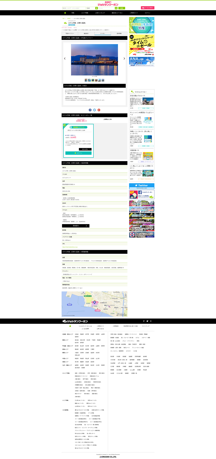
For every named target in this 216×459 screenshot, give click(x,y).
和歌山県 (77, 355)
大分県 (97, 365)
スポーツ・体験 (146, 337)
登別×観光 (86, 393)
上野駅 (136, 363)
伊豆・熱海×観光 (92, 373)
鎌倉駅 (130, 366)
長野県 (103, 346)
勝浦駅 (112, 370)
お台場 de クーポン (80, 406)
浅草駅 (142, 363)
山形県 (103, 334)
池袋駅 (130, 356)
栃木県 (76, 342)
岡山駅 (145, 370)
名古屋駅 (119, 370)
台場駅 (130, 363)
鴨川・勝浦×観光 (95, 387)
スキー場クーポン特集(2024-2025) (84, 442)
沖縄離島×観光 (79, 385)
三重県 (92, 349)
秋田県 (97, 334)
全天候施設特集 (96, 415)
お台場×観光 (78, 382)
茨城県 (99, 340)
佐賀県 (82, 365)
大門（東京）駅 (122, 363)
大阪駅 (125, 370)
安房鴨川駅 (138, 366)
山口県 (97, 358)
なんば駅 (132, 370)
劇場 (138, 341)
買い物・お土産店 (115, 341)
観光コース (127, 347)
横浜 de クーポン (91, 403)
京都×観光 (77, 396)
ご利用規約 (116, 326)
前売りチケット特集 (80, 436)
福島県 (76, 336)
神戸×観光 (85, 379)
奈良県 (97, 352)
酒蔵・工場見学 (132, 344)
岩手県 (87, 334)
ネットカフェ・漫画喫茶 (117, 351)
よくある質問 (85, 328)
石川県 (87, 346)
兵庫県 (82, 352)
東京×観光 (101, 373)
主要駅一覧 (134, 373)
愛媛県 (82, 361)
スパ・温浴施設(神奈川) (81, 421)
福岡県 (76, 365)
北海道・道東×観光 (80, 390)
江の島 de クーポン (80, 400)
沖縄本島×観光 (97, 382)
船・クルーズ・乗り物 (127, 337)
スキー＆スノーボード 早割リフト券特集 (86, 445)
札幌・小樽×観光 (92, 390)
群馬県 (82, 342)
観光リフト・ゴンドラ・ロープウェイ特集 (86, 427)
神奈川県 (82, 340)
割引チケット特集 (93, 436)
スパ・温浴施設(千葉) (94, 418)
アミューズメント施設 (138, 347)
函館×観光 (94, 393)
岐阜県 (82, 349)
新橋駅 (139, 359)
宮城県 (92, 334)
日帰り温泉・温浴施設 (116, 334)
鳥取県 (76, 358)
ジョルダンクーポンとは (85, 326)
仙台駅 (112, 373)
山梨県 (97, 346)
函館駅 (127, 373)
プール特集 (91, 413)
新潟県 (76, 346)
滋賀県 (92, 352)
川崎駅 (124, 366)
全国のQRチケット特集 (98, 410)
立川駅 (112, 366)
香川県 (76, 361)
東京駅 (112, 356)
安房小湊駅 (146, 366)
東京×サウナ (78, 393)
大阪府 (76, 352)
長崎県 (87, 365)
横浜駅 (118, 366)
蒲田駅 (148, 363)
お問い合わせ (100, 328)
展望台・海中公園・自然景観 (118, 344)
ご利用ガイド (100, 326)
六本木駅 (113, 359)
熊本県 (92, 365)
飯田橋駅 (132, 359)
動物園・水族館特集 (80, 413)
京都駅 (139, 370)
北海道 (76, 334)
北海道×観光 (87, 382)
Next (124, 58)
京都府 (87, 352)
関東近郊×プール (94, 376)
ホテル (137, 337)
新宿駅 (124, 356)
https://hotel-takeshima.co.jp (69, 247)
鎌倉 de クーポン (79, 403)
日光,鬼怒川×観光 (89, 385)
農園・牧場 (142, 344)
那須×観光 (93, 379)
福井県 (92, 346)
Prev (64, 58)
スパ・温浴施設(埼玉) (96, 421)
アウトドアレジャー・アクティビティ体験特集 (87, 430)
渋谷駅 (118, 356)
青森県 (82, 334)
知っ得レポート (91, 433)
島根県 (82, 358)
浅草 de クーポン (92, 400)
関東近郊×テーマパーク (81, 376)
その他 (135, 351)
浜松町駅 (145, 359)
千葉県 (93, 340)
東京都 (76, 340)
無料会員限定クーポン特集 (82, 439)
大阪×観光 (77, 379)
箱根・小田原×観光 (80, 373)
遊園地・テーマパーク (131, 334)
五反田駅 (113, 363)
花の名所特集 (78, 424)
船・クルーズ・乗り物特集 (92, 424)
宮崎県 (103, 365)
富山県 (82, 346)
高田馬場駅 (138, 356)
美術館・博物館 (143, 334)
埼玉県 (88, 340)
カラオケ (128, 351)
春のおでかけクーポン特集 (82, 448)
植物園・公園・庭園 (116, 347)
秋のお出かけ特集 (79, 433)
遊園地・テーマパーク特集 (82, 415)
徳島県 (92, 361)
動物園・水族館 (115, 337)
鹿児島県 (77, 367)
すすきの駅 (120, 373)
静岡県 (87, 349)
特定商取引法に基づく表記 (131, 326)
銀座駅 (145, 356)
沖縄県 (83, 367)
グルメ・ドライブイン (128, 341)
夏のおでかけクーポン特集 (82, 410)
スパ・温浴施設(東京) (80, 418)
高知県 (87, 361)
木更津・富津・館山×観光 (82, 387)
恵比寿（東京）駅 (122, 359)
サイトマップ (145, 326)
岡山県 (87, 358)
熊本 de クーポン (92, 406)
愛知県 (76, 349)
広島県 (92, 358)
